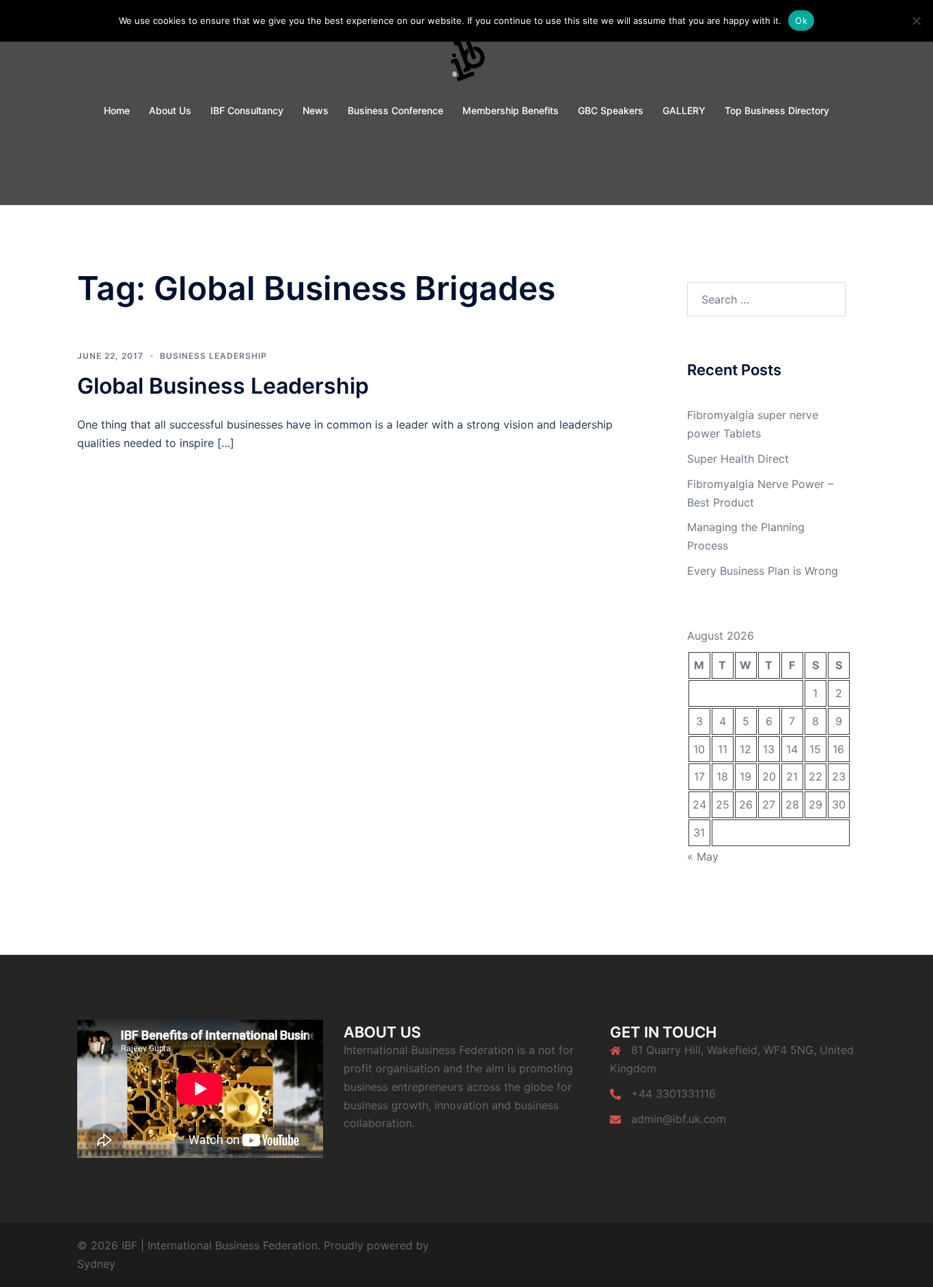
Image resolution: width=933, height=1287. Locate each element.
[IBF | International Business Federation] (466, 52)
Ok (801, 20)
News (316, 110)
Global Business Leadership (223, 385)
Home (117, 110)
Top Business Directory (777, 110)
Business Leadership (213, 356)
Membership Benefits (510, 110)
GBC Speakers (610, 110)
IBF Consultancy (246, 110)
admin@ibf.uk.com (678, 1119)
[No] (916, 20)
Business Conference (395, 110)
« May (703, 856)
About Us (170, 110)
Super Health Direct (738, 458)
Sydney (96, 1264)
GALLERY (684, 110)
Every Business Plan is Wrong (762, 571)
